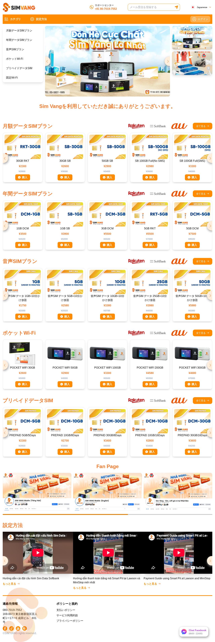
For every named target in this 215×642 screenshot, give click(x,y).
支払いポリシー (65, 610)
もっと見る (9, 583)
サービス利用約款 (67, 615)
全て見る (201, 126)
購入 (24, 177)
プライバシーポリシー (69, 620)
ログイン (203, 19)
